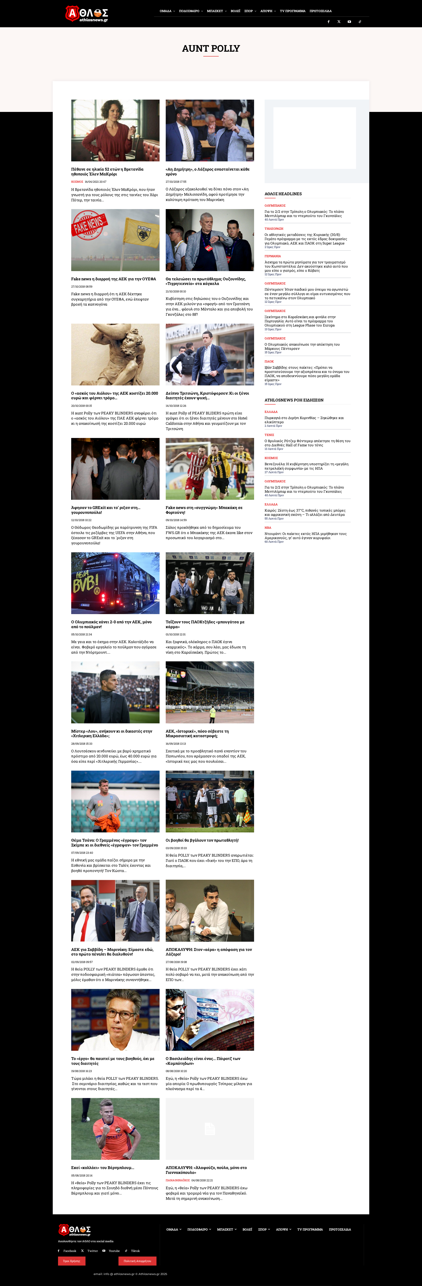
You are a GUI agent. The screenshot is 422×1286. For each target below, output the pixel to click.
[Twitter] (339, 22)
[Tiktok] (360, 22)
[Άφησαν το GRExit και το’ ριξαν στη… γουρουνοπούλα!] (115, 469)
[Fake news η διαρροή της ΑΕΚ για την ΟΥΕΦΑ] (115, 240)
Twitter (92, 1251)
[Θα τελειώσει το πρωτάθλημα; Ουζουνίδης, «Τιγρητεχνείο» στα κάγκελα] (210, 240)
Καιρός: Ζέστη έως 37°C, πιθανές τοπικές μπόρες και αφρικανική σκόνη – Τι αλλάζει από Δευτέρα (305, 512)
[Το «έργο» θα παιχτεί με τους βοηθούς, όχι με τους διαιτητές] (115, 1020)
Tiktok (135, 1251)
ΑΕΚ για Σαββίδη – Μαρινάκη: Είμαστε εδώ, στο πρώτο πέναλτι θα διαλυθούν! (112, 952)
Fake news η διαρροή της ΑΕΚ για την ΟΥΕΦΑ (113, 278)
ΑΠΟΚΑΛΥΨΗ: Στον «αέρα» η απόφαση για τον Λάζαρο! (209, 952)
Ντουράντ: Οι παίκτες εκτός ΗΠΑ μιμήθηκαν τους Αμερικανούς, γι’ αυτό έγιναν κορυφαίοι (306, 535)
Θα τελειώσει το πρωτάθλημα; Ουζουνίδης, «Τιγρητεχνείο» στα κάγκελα (206, 281)
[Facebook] (328, 22)
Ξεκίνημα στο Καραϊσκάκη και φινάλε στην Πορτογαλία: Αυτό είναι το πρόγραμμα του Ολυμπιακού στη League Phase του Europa (300, 320)
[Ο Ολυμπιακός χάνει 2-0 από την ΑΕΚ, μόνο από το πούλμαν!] (115, 583)
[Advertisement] (314, 138)
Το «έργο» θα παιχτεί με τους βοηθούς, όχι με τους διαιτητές (113, 1061)
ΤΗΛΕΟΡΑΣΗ (274, 228)
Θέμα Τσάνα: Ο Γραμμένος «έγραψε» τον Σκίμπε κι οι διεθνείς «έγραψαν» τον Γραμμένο (114, 842)
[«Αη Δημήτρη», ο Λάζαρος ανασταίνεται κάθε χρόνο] (210, 130)
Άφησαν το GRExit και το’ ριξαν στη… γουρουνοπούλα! (105, 510)
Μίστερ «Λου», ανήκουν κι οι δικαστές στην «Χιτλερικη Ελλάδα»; (111, 733)
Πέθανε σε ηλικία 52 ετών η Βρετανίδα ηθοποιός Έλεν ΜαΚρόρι (107, 171)
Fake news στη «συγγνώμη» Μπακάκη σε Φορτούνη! (204, 510)
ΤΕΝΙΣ (269, 434)
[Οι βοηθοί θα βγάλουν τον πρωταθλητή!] (210, 801)
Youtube (114, 1251)
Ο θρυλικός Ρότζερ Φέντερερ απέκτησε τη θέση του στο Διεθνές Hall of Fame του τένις (308, 442)
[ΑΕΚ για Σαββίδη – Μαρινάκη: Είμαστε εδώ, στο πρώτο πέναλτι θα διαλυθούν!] (115, 910)
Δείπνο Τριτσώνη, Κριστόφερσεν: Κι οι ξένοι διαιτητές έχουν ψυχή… (207, 395)
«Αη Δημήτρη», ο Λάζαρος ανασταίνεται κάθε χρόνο (208, 171)
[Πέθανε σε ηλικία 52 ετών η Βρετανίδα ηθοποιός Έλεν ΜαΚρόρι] (115, 130)
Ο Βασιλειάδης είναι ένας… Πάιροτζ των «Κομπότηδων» (203, 1061)
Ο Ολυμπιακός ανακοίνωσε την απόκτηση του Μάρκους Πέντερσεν (302, 346)
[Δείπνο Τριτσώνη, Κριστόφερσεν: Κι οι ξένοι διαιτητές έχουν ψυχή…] (210, 354)
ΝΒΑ (268, 527)
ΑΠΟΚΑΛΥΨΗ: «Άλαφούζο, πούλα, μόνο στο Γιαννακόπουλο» (206, 1170)
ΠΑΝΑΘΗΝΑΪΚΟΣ (178, 1180)
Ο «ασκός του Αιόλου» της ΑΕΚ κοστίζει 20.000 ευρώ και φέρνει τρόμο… (114, 395)
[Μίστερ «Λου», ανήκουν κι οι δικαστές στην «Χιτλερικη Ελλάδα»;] (115, 692)
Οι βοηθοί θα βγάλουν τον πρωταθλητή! (202, 840)
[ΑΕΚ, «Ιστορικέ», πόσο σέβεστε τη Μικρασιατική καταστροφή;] (210, 692)
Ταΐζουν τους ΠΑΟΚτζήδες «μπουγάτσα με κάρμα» (205, 624)
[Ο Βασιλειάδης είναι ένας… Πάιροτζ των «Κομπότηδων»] (210, 1020)
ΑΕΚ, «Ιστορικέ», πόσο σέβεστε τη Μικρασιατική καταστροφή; (197, 733)
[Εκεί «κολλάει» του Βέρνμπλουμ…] (115, 1129)
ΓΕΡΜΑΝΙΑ (273, 256)
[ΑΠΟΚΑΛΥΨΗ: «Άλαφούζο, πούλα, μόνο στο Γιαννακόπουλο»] (210, 1129)
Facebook (70, 1251)
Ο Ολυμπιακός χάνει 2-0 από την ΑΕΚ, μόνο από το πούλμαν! (111, 624)
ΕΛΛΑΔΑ (271, 411)
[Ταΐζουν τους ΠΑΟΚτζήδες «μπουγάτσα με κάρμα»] (210, 583)
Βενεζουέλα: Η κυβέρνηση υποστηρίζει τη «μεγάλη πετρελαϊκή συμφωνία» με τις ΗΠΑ (306, 466)
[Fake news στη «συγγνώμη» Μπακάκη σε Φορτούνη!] (210, 469)
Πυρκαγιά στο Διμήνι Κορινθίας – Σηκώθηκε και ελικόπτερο (304, 419)
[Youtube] (349, 22)
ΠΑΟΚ (269, 361)
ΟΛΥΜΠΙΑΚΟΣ (275, 205)
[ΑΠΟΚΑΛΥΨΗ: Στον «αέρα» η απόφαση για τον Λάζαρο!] (210, 910)
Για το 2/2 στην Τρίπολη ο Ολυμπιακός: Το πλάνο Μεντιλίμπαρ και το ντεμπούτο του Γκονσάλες (304, 213)
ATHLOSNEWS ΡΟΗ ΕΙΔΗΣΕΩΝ (294, 400)
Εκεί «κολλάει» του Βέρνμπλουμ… (102, 1167)
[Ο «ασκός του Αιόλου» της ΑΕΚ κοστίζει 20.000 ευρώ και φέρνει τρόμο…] (115, 354)
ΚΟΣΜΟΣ (77, 182)
